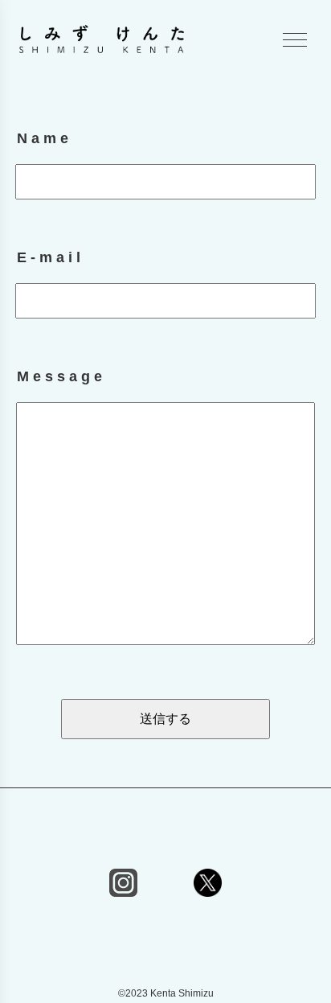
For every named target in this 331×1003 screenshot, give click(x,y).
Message (61, 376)
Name (44, 138)
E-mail (50, 257)
